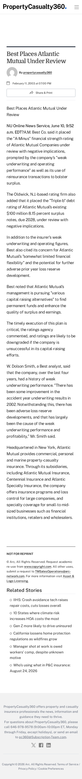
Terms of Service (67, 764)
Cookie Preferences (51, 768)
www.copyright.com (37, 566)
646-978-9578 (22, 727)
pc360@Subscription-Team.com (42, 737)
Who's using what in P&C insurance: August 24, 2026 (40, 668)
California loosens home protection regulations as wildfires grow (40, 636)
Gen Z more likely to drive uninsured (42, 626)
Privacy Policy (27, 768)
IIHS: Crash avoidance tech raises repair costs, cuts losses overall (39, 603)
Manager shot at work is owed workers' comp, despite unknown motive (36, 652)
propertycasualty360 (37, 72)
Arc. (27, 764)
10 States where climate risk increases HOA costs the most (35, 616)
